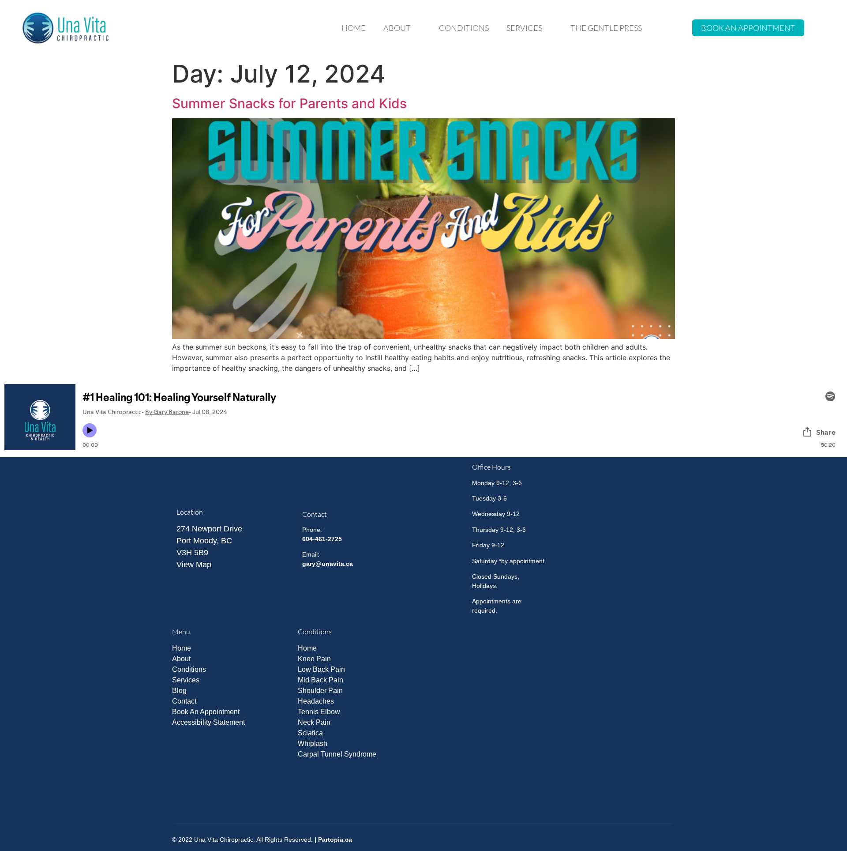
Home (353, 28)
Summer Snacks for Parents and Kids (289, 103)
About (397, 28)
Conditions (464, 28)
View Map (193, 564)
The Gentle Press (606, 28)
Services (524, 28)
